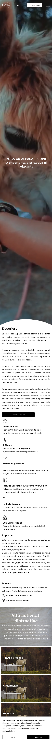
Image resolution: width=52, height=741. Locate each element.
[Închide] (48, 720)
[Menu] (48, 5)
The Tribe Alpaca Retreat (18, 600)
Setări (13, 737)
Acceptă (38, 737)
